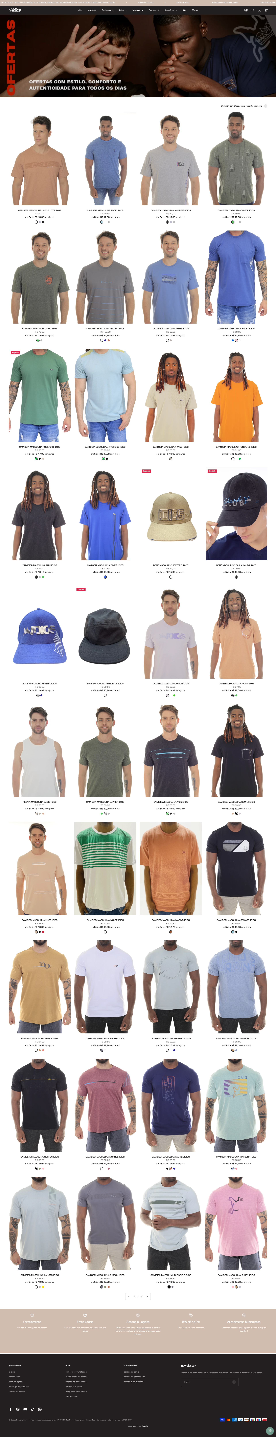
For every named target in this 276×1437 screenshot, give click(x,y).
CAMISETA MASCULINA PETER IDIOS (171, 328)
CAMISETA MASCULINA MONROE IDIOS (105, 1157)
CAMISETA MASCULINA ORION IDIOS (171, 683)
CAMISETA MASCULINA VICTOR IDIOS (236, 210)
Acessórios (169, 10)
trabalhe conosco (17, 1391)
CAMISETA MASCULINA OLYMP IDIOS (105, 565)
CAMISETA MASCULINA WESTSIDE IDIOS (171, 1038)
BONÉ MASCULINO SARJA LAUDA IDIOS (236, 565)
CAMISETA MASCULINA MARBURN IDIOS (236, 1157)
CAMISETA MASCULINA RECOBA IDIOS (105, 328)
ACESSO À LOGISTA (146, 3)
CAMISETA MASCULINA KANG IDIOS (171, 447)
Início (80, 10)
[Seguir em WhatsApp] (40, 1409)
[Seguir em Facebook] (11, 1409)
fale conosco (71, 1396)
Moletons (136, 10)
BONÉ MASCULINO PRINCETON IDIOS (105, 683)
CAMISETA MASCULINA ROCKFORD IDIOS (39, 447)
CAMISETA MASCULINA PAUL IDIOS (39, 328)
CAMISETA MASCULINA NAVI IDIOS (40, 565)
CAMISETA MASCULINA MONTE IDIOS (105, 920)
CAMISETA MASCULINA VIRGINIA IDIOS (105, 1038)
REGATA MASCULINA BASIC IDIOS (39, 802)
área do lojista (15, 1381)
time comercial (144, 1327)
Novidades (92, 10)
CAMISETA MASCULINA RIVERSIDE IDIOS (105, 447)
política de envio (131, 1372)
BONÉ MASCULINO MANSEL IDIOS (40, 683)
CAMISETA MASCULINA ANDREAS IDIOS (171, 210)
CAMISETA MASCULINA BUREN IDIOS (236, 1275)
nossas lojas (14, 1376)
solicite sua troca (74, 1386)
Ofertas (195, 10)
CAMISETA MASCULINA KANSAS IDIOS (40, 1275)
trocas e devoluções (133, 1381)
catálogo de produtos (19, 1386)
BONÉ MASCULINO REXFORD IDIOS (170, 565)
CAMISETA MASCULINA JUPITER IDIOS (105, 802)
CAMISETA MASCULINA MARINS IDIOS (171, 920)
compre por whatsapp (76, 1372)
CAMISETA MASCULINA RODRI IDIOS (105, 210)
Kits (184, 10)
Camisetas (106, 10)
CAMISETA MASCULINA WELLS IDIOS (39, 1038)
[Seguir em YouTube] (25, 1409)
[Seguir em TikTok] (32, 1409)
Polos (121, 10)
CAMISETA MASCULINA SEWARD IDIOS (236, 920)
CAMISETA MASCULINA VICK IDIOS (171, 802)
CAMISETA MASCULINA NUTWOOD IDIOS (236, 1038)
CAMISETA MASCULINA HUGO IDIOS (39, 920)
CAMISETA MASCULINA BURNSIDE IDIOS (171, 1275)
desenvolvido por (138, 1426)
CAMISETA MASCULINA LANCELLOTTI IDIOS (39, 210)
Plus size (152, 10)
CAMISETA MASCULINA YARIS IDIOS (236, 683)
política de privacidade (134, 1376)
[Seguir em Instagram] (18, 1409)
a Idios (12, 1372)
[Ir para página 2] (147, 1296)
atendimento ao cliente (77, 1376)
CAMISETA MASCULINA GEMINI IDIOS (236, 802)
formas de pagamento (76, 1381)
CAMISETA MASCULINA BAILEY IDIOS (236, 328)
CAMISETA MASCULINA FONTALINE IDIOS (236, 447)
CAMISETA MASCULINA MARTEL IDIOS (171, 1157)
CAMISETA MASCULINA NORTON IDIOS (40, 1157)
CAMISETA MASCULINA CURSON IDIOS (105, 1275)
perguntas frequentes (76, 1391)
